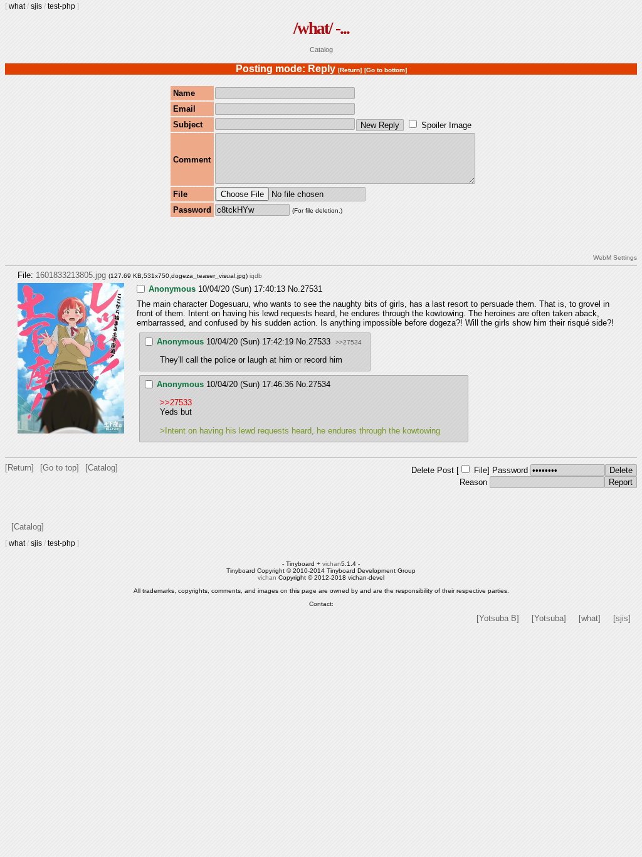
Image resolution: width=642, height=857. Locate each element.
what (17, 6)
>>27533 (176, 402)
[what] (590, 618)
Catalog (321, 49)
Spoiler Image (446, 125)
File (480, 470)
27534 (319, 384)
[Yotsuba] (549, 618)
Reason (473, 482)
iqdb (256, 275)
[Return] (350, 70)
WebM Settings (615, 257)
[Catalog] (101, 467)
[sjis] (622, 618)
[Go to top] (59, 467)
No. (294, 289)
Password (510, 470)
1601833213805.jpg (71, 275)
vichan (331, 563)
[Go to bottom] (385, 70)
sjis (36, 6)
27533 (319, 341)
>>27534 (348, 342)
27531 (311, 289)
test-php (61, 6)
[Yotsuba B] (497, 618)
